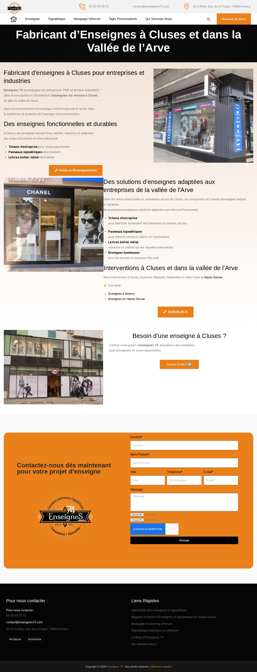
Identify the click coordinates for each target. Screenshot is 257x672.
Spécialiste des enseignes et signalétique (159, 610)
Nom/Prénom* (140, 454)
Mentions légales (162, 666)
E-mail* (208, 472)
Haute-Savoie (213, 277)
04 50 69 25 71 (16, 615)
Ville (133, 472)
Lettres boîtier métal (123, 242)
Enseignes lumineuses (124, 252)
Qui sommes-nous (158, 19)
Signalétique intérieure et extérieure (155, 630)
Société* (136, 437)
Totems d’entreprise (122, 218)
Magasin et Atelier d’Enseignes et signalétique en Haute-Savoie (173, 617)
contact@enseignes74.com (24, 622)
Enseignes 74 (115, 666)
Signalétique (56, 19)
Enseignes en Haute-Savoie (126, 299)
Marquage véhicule (87, 19)
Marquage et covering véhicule (151, 623)
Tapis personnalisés (123, 19)
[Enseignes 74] (14, 8)
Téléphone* (174, 472)
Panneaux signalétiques (125, 231)
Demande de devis (234, 19)
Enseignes (32, 19)
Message (136, 489)
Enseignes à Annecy (121, 293)
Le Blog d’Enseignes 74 (147, 637)
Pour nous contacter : (20, 610)
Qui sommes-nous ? (144, 644)
